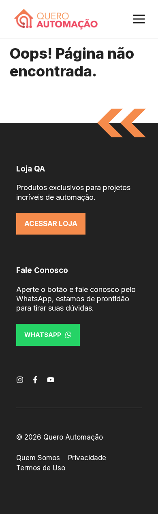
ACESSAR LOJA (50, 224)
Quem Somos (38, 458)
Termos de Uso (40, 468)
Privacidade (87, 458)
